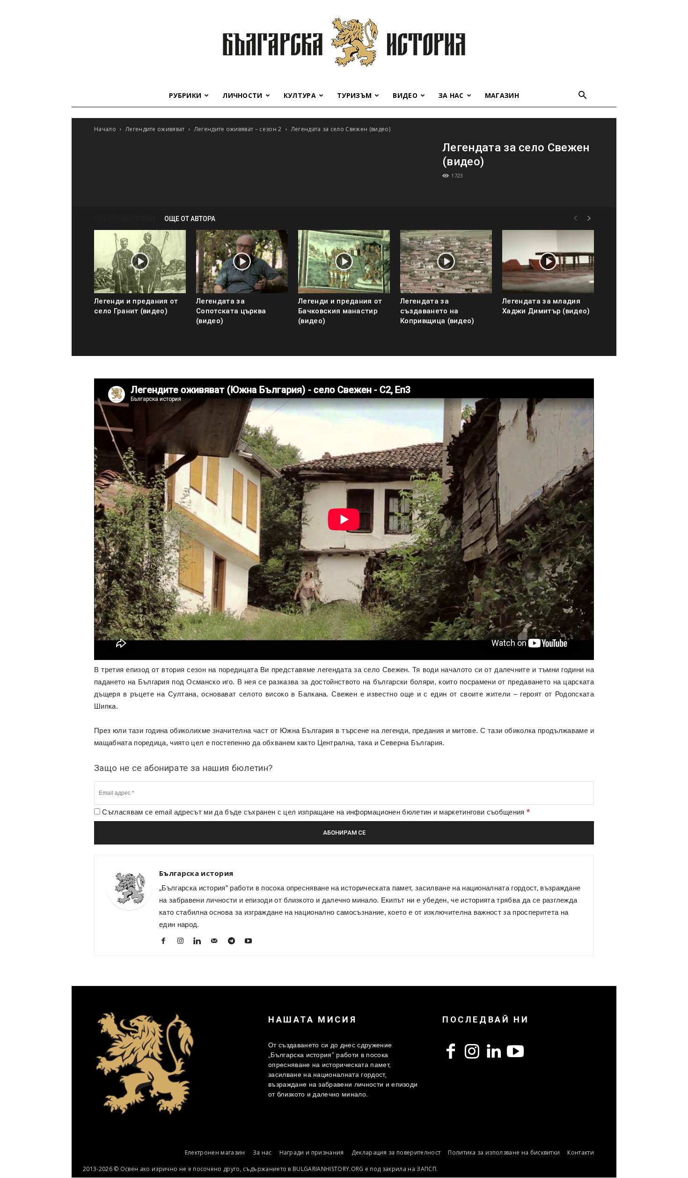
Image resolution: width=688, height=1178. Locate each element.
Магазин (502, 95)
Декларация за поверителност (396, 1152)
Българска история (196, 873)
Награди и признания (311, 1152)
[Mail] (218, 942)
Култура (300, 95)
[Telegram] (234, 942)
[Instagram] (183, 942)
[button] (582, 96)
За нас (451, 95)
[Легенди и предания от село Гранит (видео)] (140, 261)
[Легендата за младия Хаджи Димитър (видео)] (548, 261)
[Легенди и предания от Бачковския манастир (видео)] (344, 261)
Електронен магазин (215, 1152)
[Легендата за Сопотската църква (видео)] (242, 261)
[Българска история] (344, 42)
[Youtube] (252, 942)
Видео (405, 95)
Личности (242, 95)
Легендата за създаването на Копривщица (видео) (437, 311)
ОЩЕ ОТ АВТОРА (189, 218)
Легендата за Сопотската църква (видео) (231, 311)
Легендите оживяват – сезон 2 (238, 129)
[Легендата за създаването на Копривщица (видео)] (446, 261)
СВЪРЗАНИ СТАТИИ (124, 218)
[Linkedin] (201, 942)
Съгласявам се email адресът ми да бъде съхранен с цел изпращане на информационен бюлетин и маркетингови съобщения (315, 812)
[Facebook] (167, 942)
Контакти (580, 1152)
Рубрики (185, 95)
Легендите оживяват (155, 129)
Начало (105, 129)
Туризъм (354, 95)
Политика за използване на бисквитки (504, 1152)
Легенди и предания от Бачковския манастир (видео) (340, 311)
